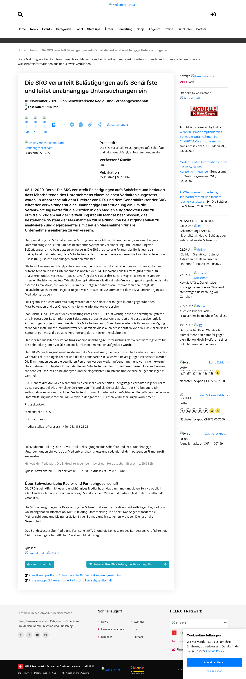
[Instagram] (46, 635)
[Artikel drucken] (53, 125)
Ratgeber (106, 636)
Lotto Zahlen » (218, 362)
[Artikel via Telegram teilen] (72, 125)
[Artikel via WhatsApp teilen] (63, 125)
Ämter (109, 29)
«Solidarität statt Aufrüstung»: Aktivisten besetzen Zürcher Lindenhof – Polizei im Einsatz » (201, 259)
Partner (201, 29)
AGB (54, 672)
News (34, 29)
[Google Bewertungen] (138, 669)
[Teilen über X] (36, 125)
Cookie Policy (215, 651)
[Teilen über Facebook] (27, 125)
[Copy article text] (81, 125)
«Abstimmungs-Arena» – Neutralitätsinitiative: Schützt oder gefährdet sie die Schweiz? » (203, 235)
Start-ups (93, 29)
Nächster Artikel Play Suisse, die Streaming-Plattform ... (126, 564)
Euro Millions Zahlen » (213, 395)
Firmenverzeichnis (112, 629)
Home (22, 29)
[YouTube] (37, 635)
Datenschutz (40, 672)
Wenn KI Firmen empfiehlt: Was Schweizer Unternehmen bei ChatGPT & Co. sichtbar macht (201, 136)
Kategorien (63, 29)
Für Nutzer (185, 29)
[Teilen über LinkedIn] (45, 125)
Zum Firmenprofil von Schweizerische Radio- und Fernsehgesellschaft (76, 575)
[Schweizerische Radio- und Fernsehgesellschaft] (47, 145)
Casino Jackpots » (216, 434)
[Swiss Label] (111, 669)
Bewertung (125, 29)
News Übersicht (41, 564)
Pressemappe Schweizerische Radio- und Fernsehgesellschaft (70, 580)
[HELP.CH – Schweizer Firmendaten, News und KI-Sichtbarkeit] (199, 623)
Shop (140, 29)
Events (47, 29)
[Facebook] (21, 635)
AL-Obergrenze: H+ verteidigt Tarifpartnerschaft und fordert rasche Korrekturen (200, 197)
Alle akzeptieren (214, 662)
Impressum (24, 672)
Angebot (154, 29)
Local (79, 29)
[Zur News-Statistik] (118, 125)
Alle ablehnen (214, 670)
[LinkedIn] (29, 635)
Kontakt (138, 636)
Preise (169, 29)
